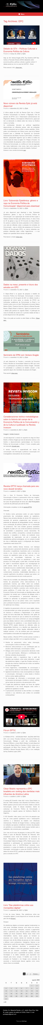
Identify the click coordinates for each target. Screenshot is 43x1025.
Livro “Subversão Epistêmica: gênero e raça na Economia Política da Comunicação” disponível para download (21, 203)
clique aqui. (19, 67)
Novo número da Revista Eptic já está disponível (20, 104)
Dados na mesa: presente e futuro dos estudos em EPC (21, 286)
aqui (24, 150)
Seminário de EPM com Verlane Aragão (21, 354)
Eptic (24, 54)
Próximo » (35, 974)
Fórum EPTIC (10, 730)
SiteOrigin (24, 1021)
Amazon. (13, 918)
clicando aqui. (16, 446)
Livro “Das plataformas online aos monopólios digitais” (18, 906)
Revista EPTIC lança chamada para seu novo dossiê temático (21, 487)
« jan (5, 1002)
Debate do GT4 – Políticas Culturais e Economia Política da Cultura (20, 50)
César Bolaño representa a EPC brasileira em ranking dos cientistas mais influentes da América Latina (22, 791)
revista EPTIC (28, 507)
